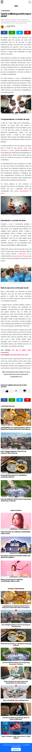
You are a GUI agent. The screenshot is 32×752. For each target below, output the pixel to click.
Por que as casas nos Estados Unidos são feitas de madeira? (15, 556)
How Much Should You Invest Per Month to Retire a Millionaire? (15, 718)
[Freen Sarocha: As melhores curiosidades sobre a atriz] (16, 521)
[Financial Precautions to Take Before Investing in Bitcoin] (16, 464)
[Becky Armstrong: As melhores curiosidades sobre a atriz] (16, 569)
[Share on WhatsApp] (12, 32)
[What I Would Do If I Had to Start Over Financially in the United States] (16, 673)
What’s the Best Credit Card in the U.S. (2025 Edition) (16, 737)
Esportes (4, 496)
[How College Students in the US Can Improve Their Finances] (16, 441)
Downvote (25, 391)
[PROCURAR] (30, 2)
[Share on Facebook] (4, 32)
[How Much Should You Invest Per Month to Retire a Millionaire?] (16, 709)
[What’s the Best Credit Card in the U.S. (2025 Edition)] (16, 728)
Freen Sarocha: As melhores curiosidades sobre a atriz (15, 533)
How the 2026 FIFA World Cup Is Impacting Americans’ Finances (16, 500)
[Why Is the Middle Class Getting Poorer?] (16, 692)
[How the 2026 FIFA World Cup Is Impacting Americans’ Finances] (16, 488)
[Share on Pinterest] (27, 32)
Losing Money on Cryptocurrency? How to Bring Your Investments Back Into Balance (16, 428)
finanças (4, 425)
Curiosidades (5, 449)
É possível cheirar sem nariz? (19, 355)
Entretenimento (24, 529)
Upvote (7, 391)
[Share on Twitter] (19, 32)
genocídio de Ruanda (21, 256)
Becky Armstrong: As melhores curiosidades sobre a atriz (12, 580)
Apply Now (16, 749)
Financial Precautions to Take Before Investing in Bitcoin (14, 476)
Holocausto (22, 254)
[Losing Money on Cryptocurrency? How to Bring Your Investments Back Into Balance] (16, 417)
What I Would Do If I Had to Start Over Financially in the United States (16, 682)
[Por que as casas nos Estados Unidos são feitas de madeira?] (16, 545)
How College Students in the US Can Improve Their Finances (13, 452)
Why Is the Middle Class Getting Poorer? (16, 700)
